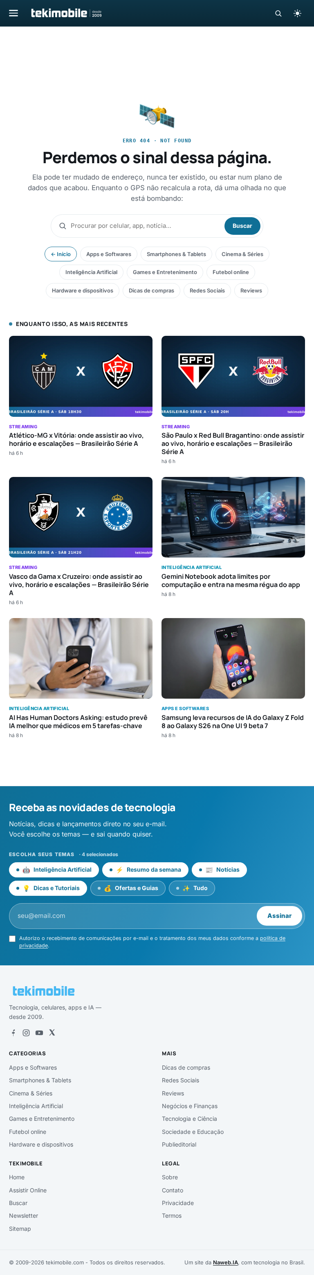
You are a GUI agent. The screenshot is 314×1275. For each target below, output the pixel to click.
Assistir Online (28, 1190)
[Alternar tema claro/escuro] (297, 13)
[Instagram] (26, 1033)
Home (17, 1177)
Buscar (242, 225)
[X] (52, 1033)
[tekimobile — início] (66, 13)
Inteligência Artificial (91, 272)
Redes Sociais (207, 290)
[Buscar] (278, 13)
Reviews (251, 290)
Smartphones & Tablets (176, 254)
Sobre (170, 1177)
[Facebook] (13, 1033)
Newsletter (23, 1215)
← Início (61, 254)
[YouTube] (39, 1033)
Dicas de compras (151, 290)
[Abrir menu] (13, 13)
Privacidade (178, 1202)
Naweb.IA (225, 1262)
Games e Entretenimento (165, 272)
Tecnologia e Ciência (189, 1118)
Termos (172, 1215)
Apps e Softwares (108, 254)
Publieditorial (179, 1144)
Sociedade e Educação (193, 1131)
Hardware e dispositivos (82, 290)
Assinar (279, 916)
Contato (172, 1190)
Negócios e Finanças (190, 1105)
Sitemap (20, 1228)
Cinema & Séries (242, 254)
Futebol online (231, 272)
